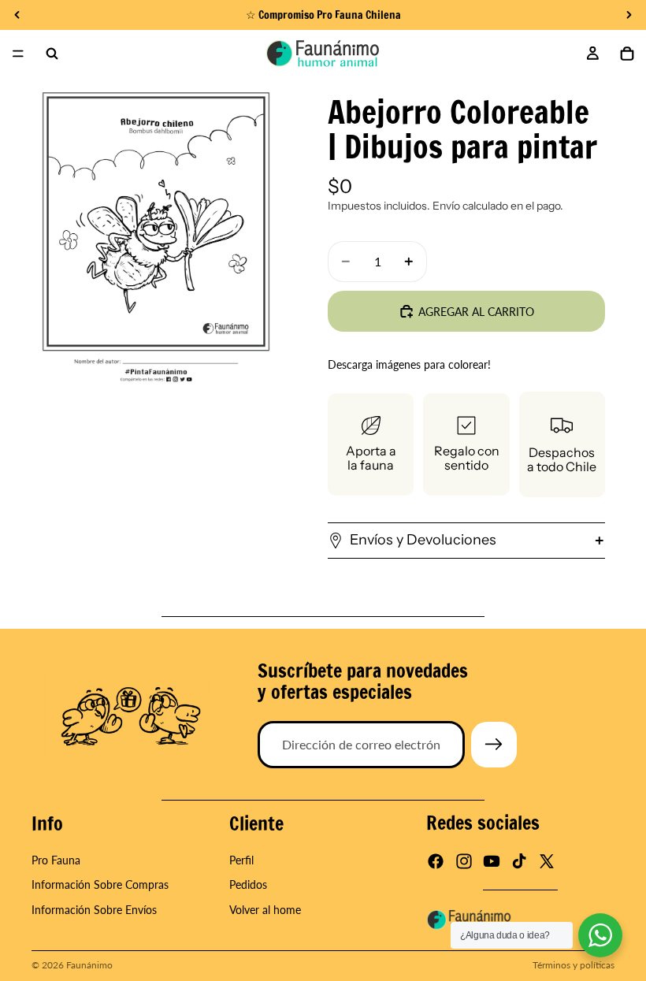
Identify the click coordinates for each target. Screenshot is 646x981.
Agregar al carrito (476, 311)
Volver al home (265, 909)
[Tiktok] (519, 862)
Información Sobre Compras (100, 885)
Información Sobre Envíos (94, 909)
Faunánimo (89, 965)
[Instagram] (464, 862)
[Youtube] (491, 862)
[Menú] (18, 53)
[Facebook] (435, 862)
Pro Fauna (56, 860)
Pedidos (248, 885)
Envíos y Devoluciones (423, 539)
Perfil (241, 860)
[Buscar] (52, 53)
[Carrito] (627, 53)
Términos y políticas (573, 965)
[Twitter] (546, 862)
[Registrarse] (494, 744)
